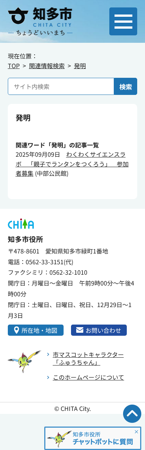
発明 (80, 65)
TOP (14, 65)
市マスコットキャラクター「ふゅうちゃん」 (88, 358)
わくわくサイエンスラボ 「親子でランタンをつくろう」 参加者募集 (72, 164)
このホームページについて (88, 377)
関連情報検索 (47, 65)
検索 (125, 86)
